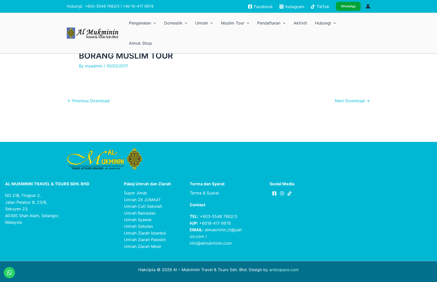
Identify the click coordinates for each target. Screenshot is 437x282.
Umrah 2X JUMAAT (142, 199)
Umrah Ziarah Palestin (145, 239)
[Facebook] (274, 193)
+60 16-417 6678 (138, 6)
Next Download (352, 101)
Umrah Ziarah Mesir (142, 246)
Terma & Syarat (204, 192)
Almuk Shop (358, 23)
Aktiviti (317, 23)
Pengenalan (194, 23)
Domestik (219, 23)
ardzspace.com (284, 269)
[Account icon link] (368, 6)
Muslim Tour (265, 23)
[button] (348, 6)
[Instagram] (282, 193)
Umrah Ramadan (140, 213)
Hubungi (334, 23)
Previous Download (88, 101)
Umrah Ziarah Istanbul (145, 233)
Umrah (241, 23)
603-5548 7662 (102, 6)
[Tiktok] (289, 193)
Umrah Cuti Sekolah (143, 206)
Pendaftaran (293, 23)
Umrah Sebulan (138, 226)
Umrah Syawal (137, 219)
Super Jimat (135, 192)
